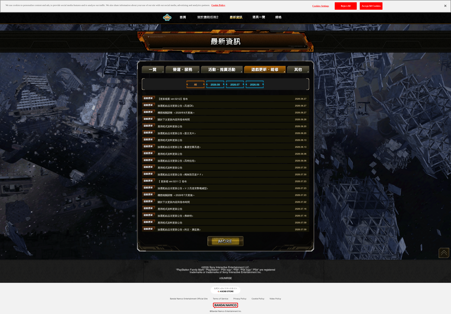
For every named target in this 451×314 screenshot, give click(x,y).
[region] (225, 6)
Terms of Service (220, 298)
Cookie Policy (258, 298)
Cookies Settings (320, 6)
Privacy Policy (239, 298)
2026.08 (215, 84)
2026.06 (254, 84)
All (195, 84)
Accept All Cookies (371, 6)
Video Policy (275, 298)
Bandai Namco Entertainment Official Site (189, 298)
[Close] (445, 6)
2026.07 (235, 84)
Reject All (346, 6)
